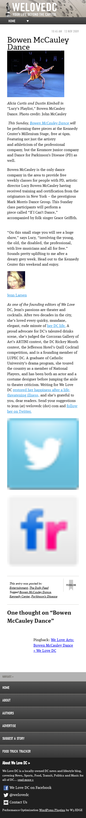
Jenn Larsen (17, 295)
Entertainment (19, 588)
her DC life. (56, 326)
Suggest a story (13, 738)
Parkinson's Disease (44, 596)
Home (11, 21)
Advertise (9, 726)
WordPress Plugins (52, 810)
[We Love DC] (45, 9)
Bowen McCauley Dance (50, 123)
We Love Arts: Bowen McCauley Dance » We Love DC (53, 645)
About (6, 700)
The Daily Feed (38, 588)
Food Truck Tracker (16, 751)
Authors (8, 713)
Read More (24, 779)
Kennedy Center (20, 596)
